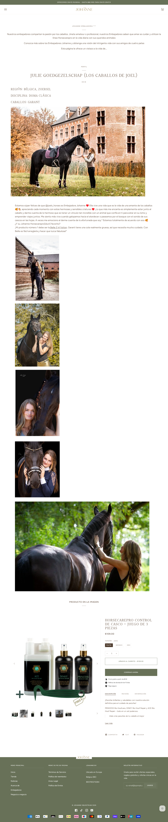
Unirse (150, 785)
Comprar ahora (131, 672)
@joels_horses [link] (52, 205)
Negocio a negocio (19, 794)
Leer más (109, 723)
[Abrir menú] (8, 9)
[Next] (97, 663)
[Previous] (14, 663)
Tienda (13, 776)
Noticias (14, 781)
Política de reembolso (57, 776)
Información (140, 694)
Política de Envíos (55, 785)
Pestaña (125, 694)
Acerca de (15, 785)
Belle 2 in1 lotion (58, 227)
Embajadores (16, 790)
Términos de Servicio (57, 772)
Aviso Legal (53, 781)
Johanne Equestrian (83, 805)
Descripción (110, 694)
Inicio (13, 772)
